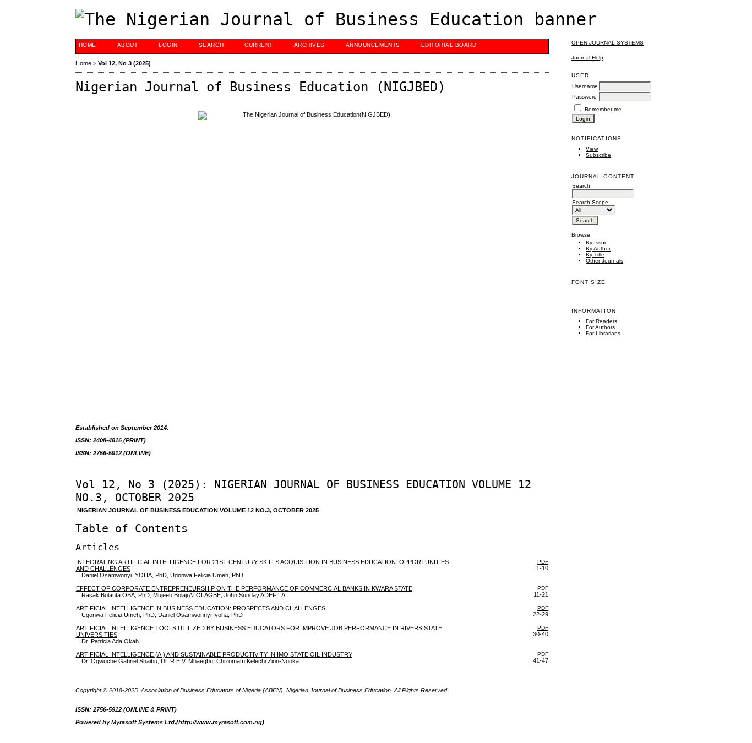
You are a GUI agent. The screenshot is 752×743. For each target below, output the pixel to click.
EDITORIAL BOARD (449, 45)
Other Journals (604, 261)
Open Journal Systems (607, 43)
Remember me (603, 109)
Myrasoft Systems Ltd (143, 722)
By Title (595, 255)
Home (87, 45)
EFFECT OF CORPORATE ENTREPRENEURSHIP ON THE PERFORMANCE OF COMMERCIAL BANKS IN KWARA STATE (244, 588)
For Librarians (603, 333)
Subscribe (598, 155)
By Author (598, 248)
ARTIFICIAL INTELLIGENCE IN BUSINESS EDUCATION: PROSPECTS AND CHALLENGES (200, 608)
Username (585, 86)
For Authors (600, 327)
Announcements (373, 45)
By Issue (597, 242)
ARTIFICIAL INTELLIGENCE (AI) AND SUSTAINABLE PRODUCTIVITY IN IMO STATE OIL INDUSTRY (214, 654)
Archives (309, 45)
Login (168, 45)
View (592, 149)
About (127, 45)
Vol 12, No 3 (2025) (124, 63)
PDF (542, 562)
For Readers (601, 321)
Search (211, 45)
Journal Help (587, 57)
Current (258, 45)
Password (584, 97)
